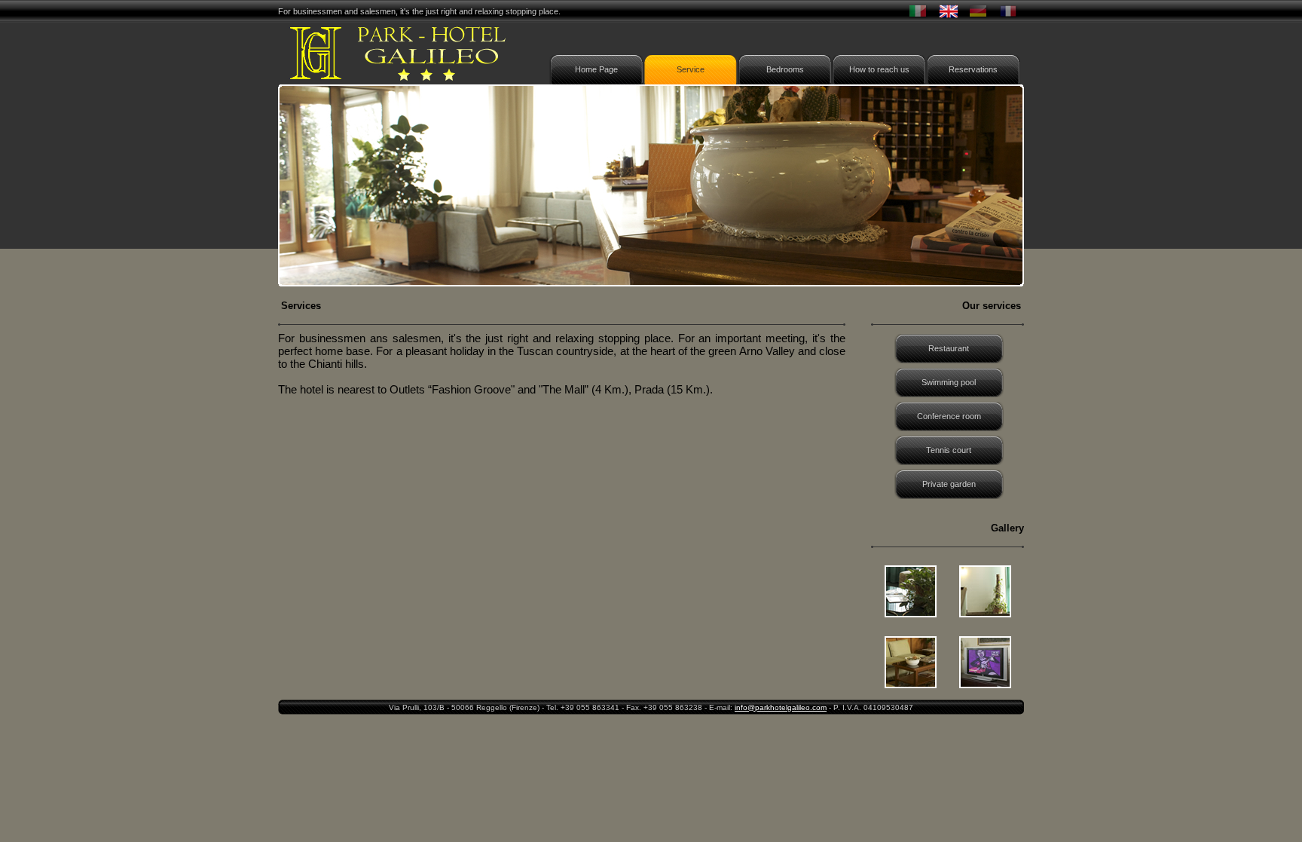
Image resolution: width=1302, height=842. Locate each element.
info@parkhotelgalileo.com (781, 707)
